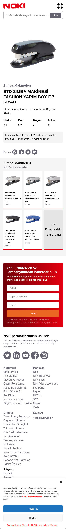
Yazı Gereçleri (11, 436)
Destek (7, 473)
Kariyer (8, 477)
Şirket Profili (10, 371)
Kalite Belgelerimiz (14, 387)
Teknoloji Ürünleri (14, 428)
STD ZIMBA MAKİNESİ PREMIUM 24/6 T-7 (52, 197)
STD (36, 399)
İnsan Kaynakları (13, 399)
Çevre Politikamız (14, 383)
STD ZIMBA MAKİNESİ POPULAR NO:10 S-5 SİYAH (10, 237)
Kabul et (33, 508)
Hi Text (37, 395)
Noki (36, 371)
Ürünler (8, 412)
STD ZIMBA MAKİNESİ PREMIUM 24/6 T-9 (32, 197)
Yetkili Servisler (43, 417)
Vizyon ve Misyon (14, 379)
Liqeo (36, 391)
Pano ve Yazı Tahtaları (16, 460)
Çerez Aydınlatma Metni (32, 496)
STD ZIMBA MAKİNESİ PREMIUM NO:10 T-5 (13, 197)
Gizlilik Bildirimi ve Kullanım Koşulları (43, 525)
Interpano (38, 387)
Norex (36, 403)
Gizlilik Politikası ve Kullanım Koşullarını (28, 319)
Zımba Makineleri (17, 85)
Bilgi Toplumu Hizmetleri (18, 403)
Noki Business (41, 375)
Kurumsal (9, 367)
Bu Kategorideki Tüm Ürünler (53, 229)
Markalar (38, 367)
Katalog (38, 412)
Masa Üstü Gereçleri (15, 424)
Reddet (33, 518)
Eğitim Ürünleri (12, 463)
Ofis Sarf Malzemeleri (16, 432)
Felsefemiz (10, 375)
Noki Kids (39, 379)
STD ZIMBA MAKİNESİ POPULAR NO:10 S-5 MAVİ (32, 235)
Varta (36, 407)
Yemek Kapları (12, 448)
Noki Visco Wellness (45, 383)
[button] (61, 481)
